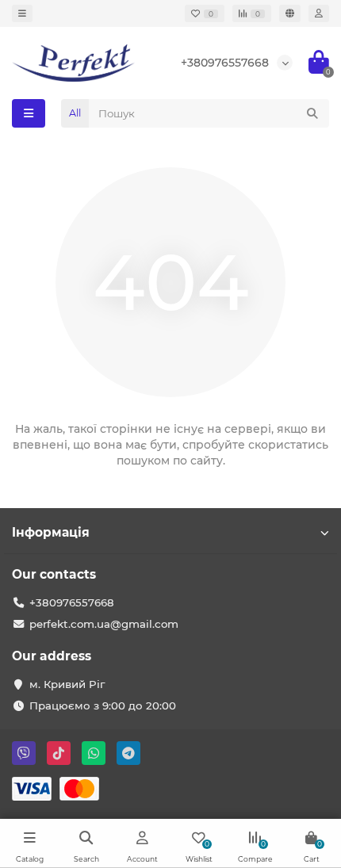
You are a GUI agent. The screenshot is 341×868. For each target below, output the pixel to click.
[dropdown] (22, 13)
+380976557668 (225, 62)
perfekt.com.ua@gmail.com (103, 624)
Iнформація (51, 532)
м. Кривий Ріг (67, 684)
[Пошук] (312, 113)
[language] (290, 13)
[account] (318, 13)
